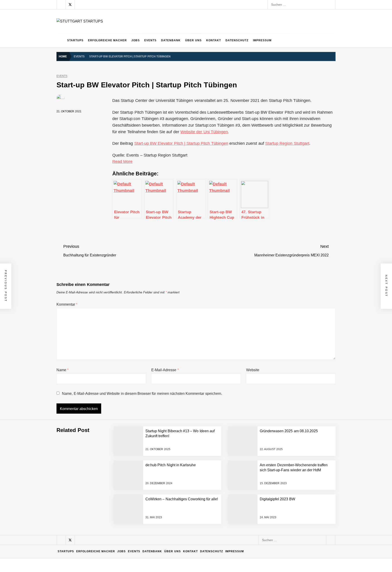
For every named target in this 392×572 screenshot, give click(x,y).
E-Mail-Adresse (165, 370)
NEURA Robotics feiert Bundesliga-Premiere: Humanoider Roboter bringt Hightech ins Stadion (149, 415)
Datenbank (171, 40)
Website (252, 370)
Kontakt (213, 40)
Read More (122, 161)
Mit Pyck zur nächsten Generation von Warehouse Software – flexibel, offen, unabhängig (145, 524)
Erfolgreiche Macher (107, 40)
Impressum (262, 40)
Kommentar (66, 304)
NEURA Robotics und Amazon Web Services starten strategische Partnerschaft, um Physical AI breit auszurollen (162, 397)
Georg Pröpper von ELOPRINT (103, 560)
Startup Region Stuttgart (287, 143)
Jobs (135, 40)
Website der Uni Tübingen (204, 132)
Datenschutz (236, 40)
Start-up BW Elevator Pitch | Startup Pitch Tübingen (181, 143)
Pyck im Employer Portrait (100, 451)
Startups (75, 40)
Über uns (193, 40)
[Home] (60, 40)
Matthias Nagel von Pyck (99, 469)
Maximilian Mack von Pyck (100, 488)
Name (62, 370)
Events (150, 40)
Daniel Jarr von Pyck (96, 506)
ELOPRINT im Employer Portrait (104, 542)
